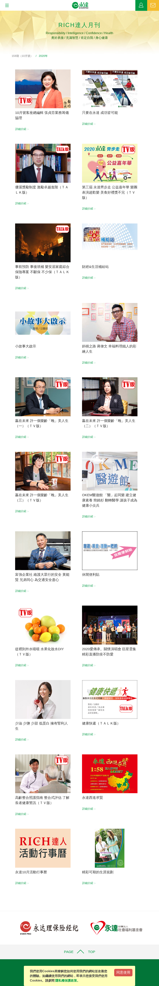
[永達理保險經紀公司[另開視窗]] (49, 927)
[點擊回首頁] (80, 5)
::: (1, 12)
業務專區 (141, 5)
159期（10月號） (22, 55)
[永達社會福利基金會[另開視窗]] (116, 927)
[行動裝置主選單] (5, 5)
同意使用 (123, 972)
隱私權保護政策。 (67, 980)
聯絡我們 (153, 5)
